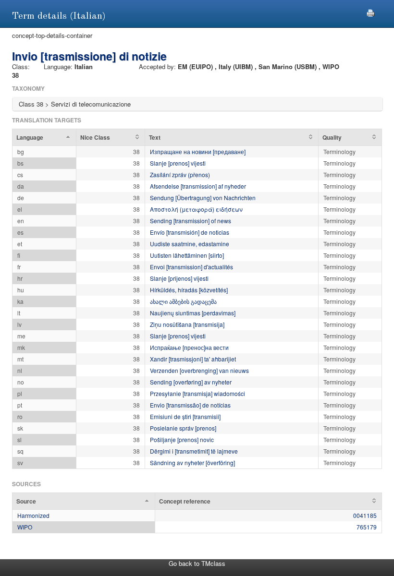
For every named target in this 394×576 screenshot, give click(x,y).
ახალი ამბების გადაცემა (183, 301)
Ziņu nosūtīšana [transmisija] (187, 324)
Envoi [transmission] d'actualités (191, 267)
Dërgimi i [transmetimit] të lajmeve (194, 451)
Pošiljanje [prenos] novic (182, 439)
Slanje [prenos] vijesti (178, 163)
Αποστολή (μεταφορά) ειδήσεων (196, 209)
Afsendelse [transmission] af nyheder (198, 186)
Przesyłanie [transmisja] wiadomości (197, 393)
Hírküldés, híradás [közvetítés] (189, 290)
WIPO (24, 527)
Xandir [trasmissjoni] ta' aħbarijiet (193, 359)
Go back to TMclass (197, 563)
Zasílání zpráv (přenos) (180, 174)
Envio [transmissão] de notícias (190, 405)
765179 (367, 527)
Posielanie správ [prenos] (183, 428)
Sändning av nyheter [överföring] (192, 462)
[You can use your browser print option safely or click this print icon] (370, 11)
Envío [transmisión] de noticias (189, 232)
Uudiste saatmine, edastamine (189, 244)
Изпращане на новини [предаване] (198, 151)
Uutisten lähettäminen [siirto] (187, 255)
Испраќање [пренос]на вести (189, 347)
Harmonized (33, 515)
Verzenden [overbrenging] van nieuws (199, 370)
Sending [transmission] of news (190, 220)
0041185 (365, 515)
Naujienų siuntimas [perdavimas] (192, 313)
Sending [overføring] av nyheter (191, 382)
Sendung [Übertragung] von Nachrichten (203, 197)
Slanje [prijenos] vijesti (179, 278)
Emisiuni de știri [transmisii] (185, 416)
